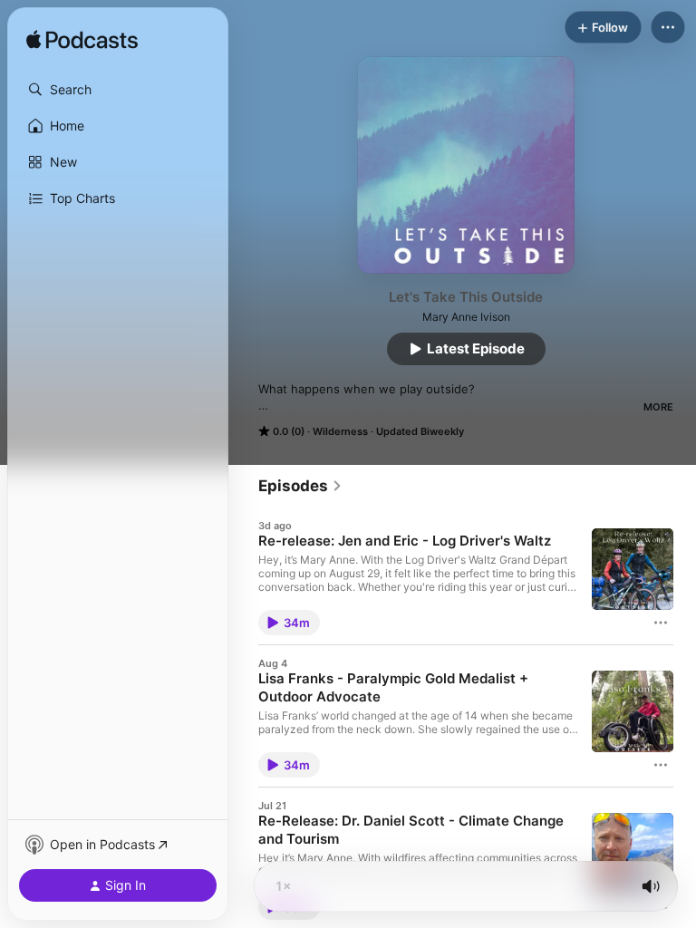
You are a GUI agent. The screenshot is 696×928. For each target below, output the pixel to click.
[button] (118, 89)
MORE (658, 407)
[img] (82, 41)
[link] (300, 486)
